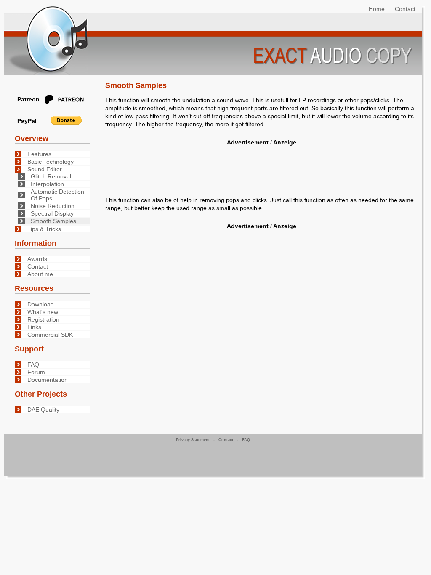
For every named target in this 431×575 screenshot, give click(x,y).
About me (40, 274)
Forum (36, 372)
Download (40, 304)
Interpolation (47, 184)
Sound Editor (44, 169)
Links (34, 327)
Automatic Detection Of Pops (57, 195)
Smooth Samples (53, 221)
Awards (37, 259)
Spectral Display (52, 213)
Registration (43, 319)
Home (377, 8)
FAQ (33, 364)
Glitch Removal (51, 176)
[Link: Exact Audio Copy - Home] (213, 39)
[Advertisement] (261, 167)
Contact (405, 8)
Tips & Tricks (44, 229)
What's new (42, 312)
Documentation (47, 379)
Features (39, 154)
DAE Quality (43, 409)
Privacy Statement (193, 440)
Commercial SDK (50, 334)
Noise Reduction (52, 205)
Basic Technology (50, 161)
